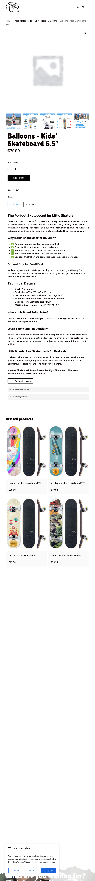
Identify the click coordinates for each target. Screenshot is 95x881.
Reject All (32, 871)
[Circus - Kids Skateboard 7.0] (26, 523)
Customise (16, 871)
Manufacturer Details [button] (21, 389)
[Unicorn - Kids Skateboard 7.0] (26, 451)
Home (9, 21)
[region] (32, 860)
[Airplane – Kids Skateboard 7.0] (68, 451)
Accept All (48, 871)
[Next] (85, 121)
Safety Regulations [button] (20, 397)
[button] (88, 7)
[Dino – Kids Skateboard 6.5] (68, 523)
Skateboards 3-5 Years (46, 21)
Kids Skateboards (23, 21)
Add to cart (18, 178)
